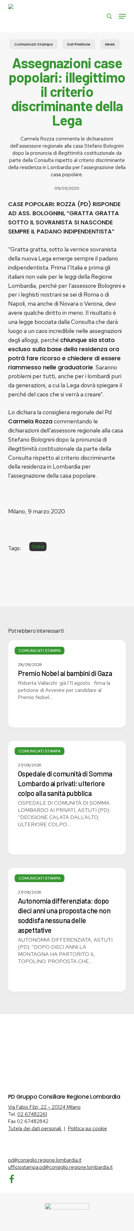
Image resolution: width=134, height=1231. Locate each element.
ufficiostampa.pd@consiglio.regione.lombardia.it (60, 1167)
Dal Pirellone (78, 44)
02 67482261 (32, 1114)
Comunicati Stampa (33, 44)
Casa (38, 546)
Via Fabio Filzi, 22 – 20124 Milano (44, 1107)
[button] (122, 16)
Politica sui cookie (87, 1128)
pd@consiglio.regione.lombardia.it (45, 1160)
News (110, 44)
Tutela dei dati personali (35, 1128)
